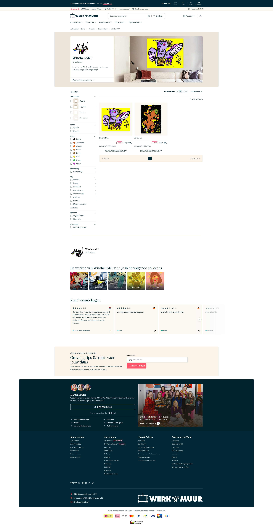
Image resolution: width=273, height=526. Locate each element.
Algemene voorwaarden (116, 511)
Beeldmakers (104, 22)
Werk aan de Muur (182, 437)
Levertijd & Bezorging (115, 423)
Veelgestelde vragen (81, 419)
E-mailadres (131, 355)
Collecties (90, 22)
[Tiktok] (92, 483)
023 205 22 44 (104, 407)
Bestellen (110, 419)
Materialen (119, 22)
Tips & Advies (134, 22)
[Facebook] (86, 483)
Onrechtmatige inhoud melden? (144, 511)
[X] (89, 483)
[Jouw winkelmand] (200, 16)
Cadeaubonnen (112, 426)
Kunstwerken (75, 22)
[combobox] (127, 16)
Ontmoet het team (148, 423)
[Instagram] (79, 483)
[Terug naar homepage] (84, 15)
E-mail (113, 413)
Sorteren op (195, 91)
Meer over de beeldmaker (82, 80)
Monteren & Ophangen (82, 426)
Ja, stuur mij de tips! (137, 366)
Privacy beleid (160, 511)
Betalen (77, 423)
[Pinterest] (82, 483)
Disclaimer (128, 511)
